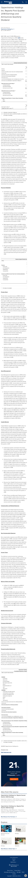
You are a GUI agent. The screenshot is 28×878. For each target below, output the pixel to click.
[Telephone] (23, 2)
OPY (19, 38)
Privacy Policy (17, 870)
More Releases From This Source (8, 816)
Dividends (17, 846)
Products (13, 859)
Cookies (14, 874)
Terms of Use (10, 870)
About (14, 860)
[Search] (26, 2)
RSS (23, 872)
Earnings (17, 833)
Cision (16, 876)
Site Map (18, 872)
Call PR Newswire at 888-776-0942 (14, 865)
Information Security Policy (9, 872)
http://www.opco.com (6, 752)
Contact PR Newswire (14, 857)
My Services (13, 862)
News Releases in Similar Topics (8, 848)
